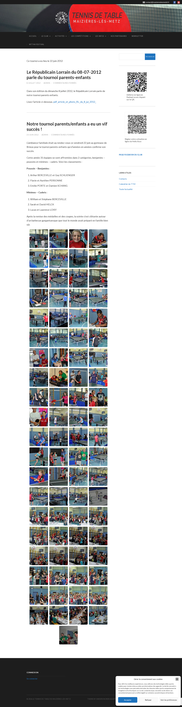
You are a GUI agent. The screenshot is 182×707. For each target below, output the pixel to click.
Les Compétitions (80, 36)
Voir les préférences (168, 700)
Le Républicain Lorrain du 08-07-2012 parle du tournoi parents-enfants (64, 74)
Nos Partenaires (119, 36)
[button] (177, 679)
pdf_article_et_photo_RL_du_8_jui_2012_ (74, 101)
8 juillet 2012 (34, 83)
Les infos (99, 36)
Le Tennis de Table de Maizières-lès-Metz (52, 699)
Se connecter (32, 678)
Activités (60, 36)
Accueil (33, 36)
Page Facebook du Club (130, 155)
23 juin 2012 (33, 135)
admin (47, 83)
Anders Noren (103, 699)
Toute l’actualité (125, 189)
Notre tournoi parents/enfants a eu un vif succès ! (67, 126)
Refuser (148, 700)
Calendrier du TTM (127, 184)
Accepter (127, 700)
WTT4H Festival (36, 44)
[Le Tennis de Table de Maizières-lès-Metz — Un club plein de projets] (91, 18)
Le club (44, 36)
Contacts (123, 179)
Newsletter (137, 36)
